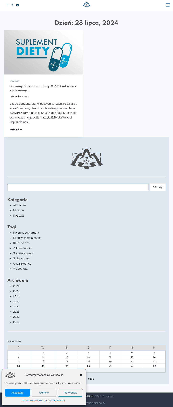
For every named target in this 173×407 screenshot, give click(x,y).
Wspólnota (20, 268)
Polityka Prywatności (103, 396)
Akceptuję (17, 392)
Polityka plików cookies (32, 401)
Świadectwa (21, 258)
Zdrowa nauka (22, 248)
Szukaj (158, 187)
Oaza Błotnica (22, 263)
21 (154, 361)
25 (88, 365)
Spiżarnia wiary (23, 253)
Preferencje (70, 392)
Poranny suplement (26, 232)
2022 (16, 306)
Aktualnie (19, 205)
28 (154, 365)
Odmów (44, 392)
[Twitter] (12, 4)
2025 (16, 291)
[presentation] (43, 52)
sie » (91, 379)
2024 (16, 296)
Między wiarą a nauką (27, 237)
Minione (18, 210)
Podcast (14, 81)
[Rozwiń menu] (168, 4)
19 (110, 361)
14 (154, 357)
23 (43, 365)
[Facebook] (7, 4)
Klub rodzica (21, 243)
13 (132, 357)
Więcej (15, 129)
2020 (16, 316)
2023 (16, 301)
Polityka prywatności (55, 401)
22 (18, 365)
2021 (16, 311)
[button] (81, 375)
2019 (16, 322)
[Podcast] (17, 4)
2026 (16, 286)
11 (88, 357)
